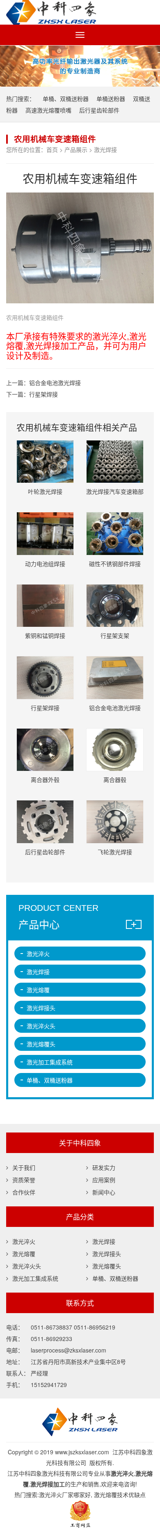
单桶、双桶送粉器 (66, 98)
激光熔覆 (38, 990)
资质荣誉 (23, 1180)
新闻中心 (103, 1192)
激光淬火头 (41, 1026)
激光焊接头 (41, 1008)
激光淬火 (38, 953)
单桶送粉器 (110, 98)
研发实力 (103, 1167)
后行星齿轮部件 (99, 110)
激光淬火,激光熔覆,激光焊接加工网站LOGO (80, 12)
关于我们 (23, 1167)
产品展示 (75, 149)
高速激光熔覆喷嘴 (48, 110)
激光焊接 (105, 149)
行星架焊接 (43, 394)
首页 (52, 149)
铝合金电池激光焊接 (55, 382)
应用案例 (103, 1180)
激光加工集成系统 (50, 1062)
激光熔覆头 (41, 1044)
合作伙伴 (23, 1192)
